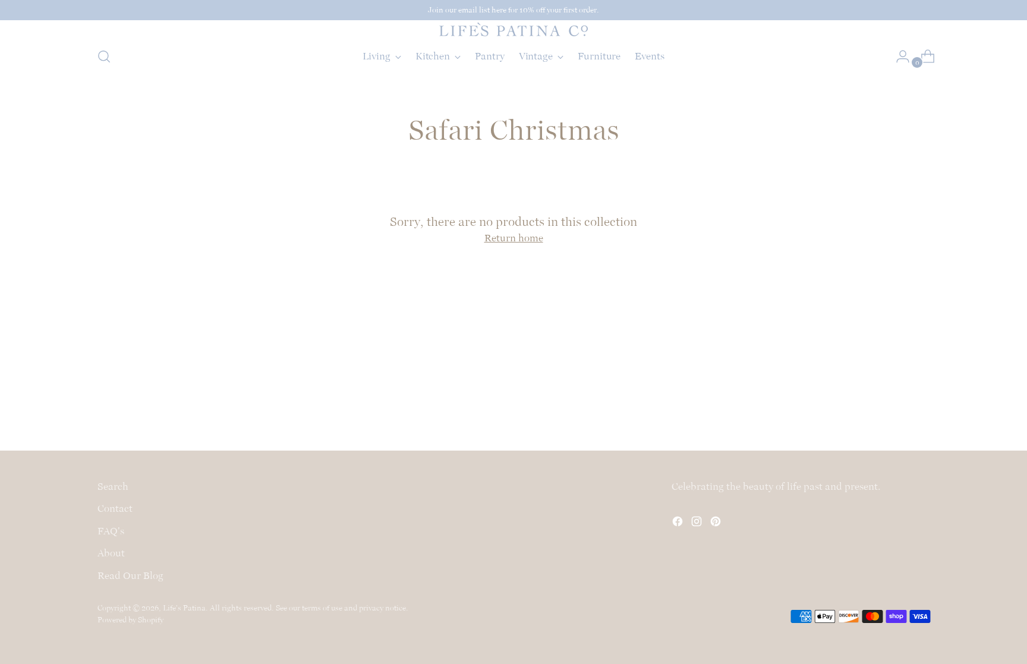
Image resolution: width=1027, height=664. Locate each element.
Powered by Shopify (130, 619)
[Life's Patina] (513, 29)
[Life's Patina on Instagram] (698, 523)
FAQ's (110, 531)
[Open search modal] (104, 56)
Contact (115, 508)
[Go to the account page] (898, 56)
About (111, 553)
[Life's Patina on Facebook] (679, 523)
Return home (513, 238)
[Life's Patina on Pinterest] (717, 523)
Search (112, 486)
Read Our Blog (130, 575)
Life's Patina (184, 607)
